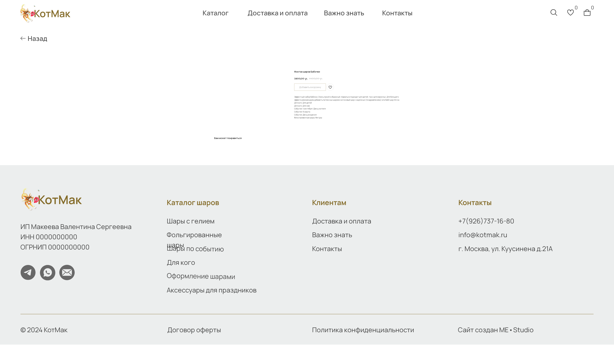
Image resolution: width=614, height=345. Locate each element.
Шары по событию (195, 248)
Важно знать (344, 12)
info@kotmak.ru (482, 234)
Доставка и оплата (278, 12)
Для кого (181, 262)
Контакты (397, 12)
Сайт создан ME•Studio (496, 329)
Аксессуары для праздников (211, 289)
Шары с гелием (191, 220)
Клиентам (329, 202)
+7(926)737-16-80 (486, 220)
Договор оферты (194, 329)
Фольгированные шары (194, 239)
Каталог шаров (193, 202)
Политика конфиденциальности (363, 329)
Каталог (216, 12)
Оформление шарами (201, 276)
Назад (37, 38)
